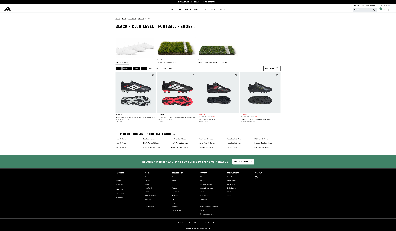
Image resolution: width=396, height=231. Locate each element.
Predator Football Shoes (263, 143)
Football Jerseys (121, 143)
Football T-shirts (149, 139)
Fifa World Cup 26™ (234, 147)
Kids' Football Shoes (178, 139)
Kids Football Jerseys (206, 139)
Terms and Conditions (205, 223)
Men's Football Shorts (207, 143)
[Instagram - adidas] (267, 178)
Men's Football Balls (234, 139)
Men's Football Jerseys (179, 143)
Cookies (215, 223)
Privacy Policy (193, 223)
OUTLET (223, 10)
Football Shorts (121, 147)
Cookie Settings (183, 223)
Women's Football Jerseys (180, 147)
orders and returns (371, 5)
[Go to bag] (389, 9)
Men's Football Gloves (234, 143)
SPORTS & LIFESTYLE (209, 10)
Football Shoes (121, 139)
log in (385, 5)
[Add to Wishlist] (153, 76)
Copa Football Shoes (261, 147)
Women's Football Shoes (152, 147)
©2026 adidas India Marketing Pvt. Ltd (198, 228)
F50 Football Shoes (261, 139)
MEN (179, 10)
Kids (196, 10)
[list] (198, 48)
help (363, 5)
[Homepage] (7, 8)
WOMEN (188, 10)
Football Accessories (206, 147)
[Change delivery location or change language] (390, 5)
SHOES (172, 10)
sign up (380, 5)
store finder (357, 5)
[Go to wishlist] (384, 9)
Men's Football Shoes (151, 143)
